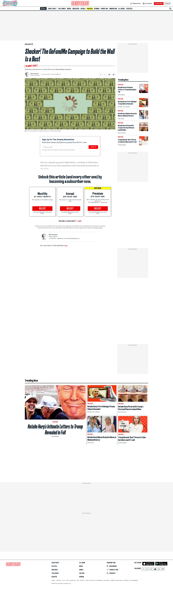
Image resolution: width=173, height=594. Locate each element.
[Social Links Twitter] (147, 570)
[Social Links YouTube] (155, 570)
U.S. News (121, 9)
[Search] (170, 9)
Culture (81, 573)
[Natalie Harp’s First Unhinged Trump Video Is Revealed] (143, 106)
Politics (90, 9)
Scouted (129, 9)
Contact (58, 580)
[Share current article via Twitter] (105, 74)
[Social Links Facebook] (143, 570)
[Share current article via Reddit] (113, 74)
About (53, 580)
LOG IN (167, 3)
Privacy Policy (71, 150)
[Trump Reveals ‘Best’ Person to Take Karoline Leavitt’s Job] (143, 145)
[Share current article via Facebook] (100, 74)
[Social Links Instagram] (151, 570)
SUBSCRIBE (158, 3)
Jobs (67, 580)
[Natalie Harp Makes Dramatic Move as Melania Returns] (143, 118)
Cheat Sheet (52, 9)
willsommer (53, 238)
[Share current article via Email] (109, 74)
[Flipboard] (163, 570)
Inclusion (106, 580)
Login (79, 221)
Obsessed (75, 9)
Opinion (96, 9)
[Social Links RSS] (159, 570)
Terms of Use (63, 150)
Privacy (82, 580)
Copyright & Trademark (130, 580)
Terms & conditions (116, 580)
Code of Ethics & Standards (94, 580)
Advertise (72, 580)
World (81, 570)
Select (42, 208)
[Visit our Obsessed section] (16, 3)
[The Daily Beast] (80, 3)
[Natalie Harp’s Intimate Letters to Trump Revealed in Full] (143, 92)
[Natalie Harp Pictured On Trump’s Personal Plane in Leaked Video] (143, 130)
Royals (83, 9)
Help (77, 580)
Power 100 (104, 9)
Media (69, 9)
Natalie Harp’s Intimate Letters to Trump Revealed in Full (55, 429)
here (65, 245)
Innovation (113, 9)
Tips (63, 580)
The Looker (62, 9)
